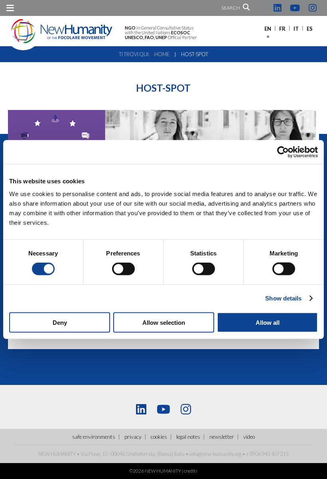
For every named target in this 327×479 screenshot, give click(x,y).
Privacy (133, 437)
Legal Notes (188, 437)
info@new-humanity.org (215, 454)
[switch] (123, 269)
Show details (283, 298)
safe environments (93, 437)
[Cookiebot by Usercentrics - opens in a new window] (283, 152)
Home (161, 54)
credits (190, 470)
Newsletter (221, 437)
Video (249, 437)
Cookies (159, 437)
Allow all (268, 322)
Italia (179, 454)
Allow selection (163, 322)
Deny (60, 322)
